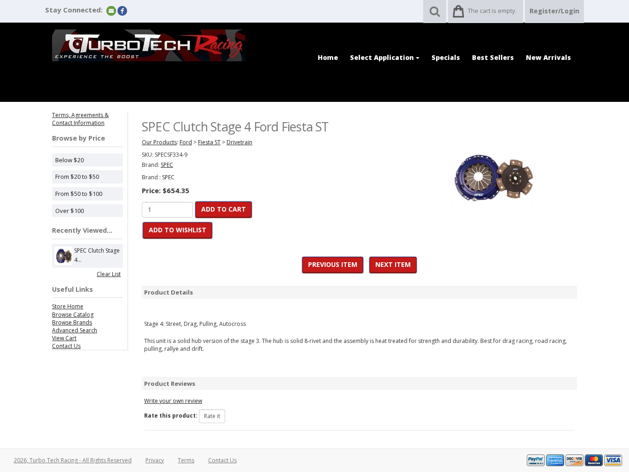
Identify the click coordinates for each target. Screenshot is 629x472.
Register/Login (554, 10)
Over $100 (69, 210)
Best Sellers (493, 57)
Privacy (155, 460)
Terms (186, 460)
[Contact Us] (111, 10)
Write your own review (173, 401)
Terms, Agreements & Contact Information (80, 119)
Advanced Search (74, 330)
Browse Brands (72, 322)
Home (328, 57)
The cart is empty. (492, 10)
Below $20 (69, 160)
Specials (445, 57)
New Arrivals (548, 57)
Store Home (67, 306)
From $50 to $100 (78, 193)
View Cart (64, 338)
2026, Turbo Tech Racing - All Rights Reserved (73, 460)
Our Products (159, 142)
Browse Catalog (72, 315)
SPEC (168, 177)
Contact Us (66, 346)
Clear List (109, 274)
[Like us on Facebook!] (122, 10)
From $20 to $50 (77, 176)
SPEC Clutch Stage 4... (97, 255)
